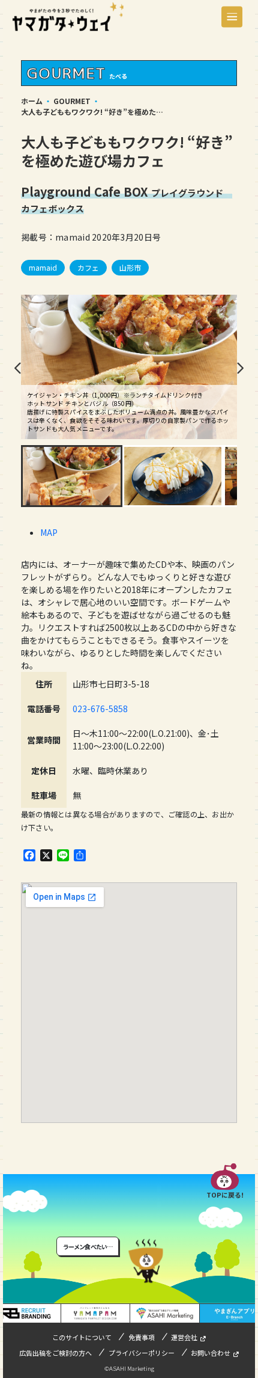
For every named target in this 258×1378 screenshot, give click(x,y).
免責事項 (141, 1337)
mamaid (43, 267)
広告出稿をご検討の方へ (55, 1353)
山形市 (130, 267)
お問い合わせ (210, 1353)
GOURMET (72, 101)
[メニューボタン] (231, 16)
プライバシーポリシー (142, 1353)
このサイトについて (82, 1337)
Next (240, 368)
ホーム (32, 101)
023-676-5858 (100, 709)
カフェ (88, 267)
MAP (49, 532)
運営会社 (184, 1337)
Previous (18, 368)
